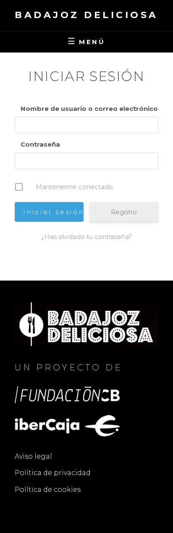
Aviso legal (33, 456)
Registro (124, 212)
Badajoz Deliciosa (86, 15)
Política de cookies (48, 490)
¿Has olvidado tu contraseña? (86, 237)
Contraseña (40, 144)
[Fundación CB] (67, 394)
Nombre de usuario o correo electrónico (89, 109)
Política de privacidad (53, 473)
